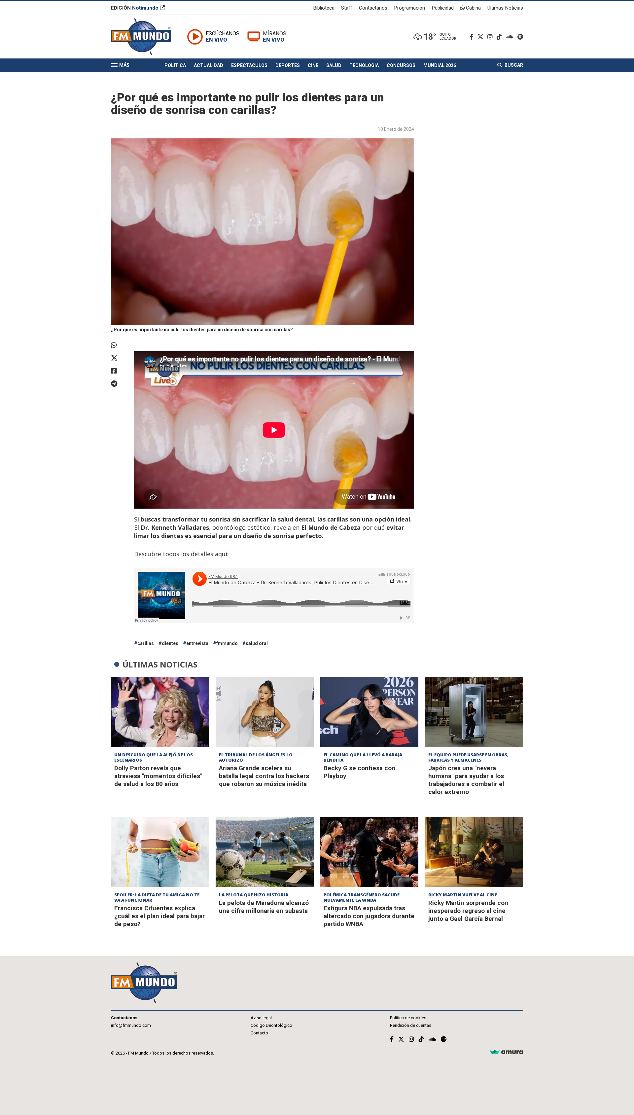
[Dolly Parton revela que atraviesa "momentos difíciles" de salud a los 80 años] (160, 712)
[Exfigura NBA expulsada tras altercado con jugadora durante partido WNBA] (369, 852)
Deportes (287, 65)
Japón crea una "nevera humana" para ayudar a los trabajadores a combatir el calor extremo (466, 780)
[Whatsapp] (119, 345)
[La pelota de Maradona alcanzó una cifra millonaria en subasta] (265, 852)
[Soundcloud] (511, 36)
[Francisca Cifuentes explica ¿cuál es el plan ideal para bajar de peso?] (160, 852)
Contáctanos (373, 8)
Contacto (259, 1032)
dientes (170, 643)
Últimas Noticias (505, 8)
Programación (409, 8)
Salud (333, 65)
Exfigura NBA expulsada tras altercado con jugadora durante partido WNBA (369, 916)
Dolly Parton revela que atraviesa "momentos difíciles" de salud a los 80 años (158, 776)
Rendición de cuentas (410, 1025)
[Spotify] (520, 36)
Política (175, 65)
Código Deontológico (271, 1025)
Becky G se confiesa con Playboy (359, 772)
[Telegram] (119, 384)
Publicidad (443, 8)
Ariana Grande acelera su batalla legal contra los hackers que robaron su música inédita (264, 776)
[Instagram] (491, 36)
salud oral (257, 643)
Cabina (473, 8)
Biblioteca (324, 8)
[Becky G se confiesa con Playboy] (369, 712)
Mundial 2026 (439, 65)
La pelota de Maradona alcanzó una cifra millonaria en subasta (264, 907)
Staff (346, 8)
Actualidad (208, 65)
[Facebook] (473, 36)
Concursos (401, 65)
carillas (145, 643)
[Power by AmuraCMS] (506, 1052)
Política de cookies (408, 1017)
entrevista (197, 643)
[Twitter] (481, 36)
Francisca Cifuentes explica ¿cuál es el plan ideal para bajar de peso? (159, 916)
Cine (313, 65)
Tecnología (364, 65)
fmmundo (227, 643)
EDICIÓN (134, 8)
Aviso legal (261, 1017)
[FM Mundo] (141, 36)
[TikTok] (501, 36)
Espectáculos (249, 65)
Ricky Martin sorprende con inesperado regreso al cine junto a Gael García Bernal (468, 910)
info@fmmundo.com (131, 1025)
